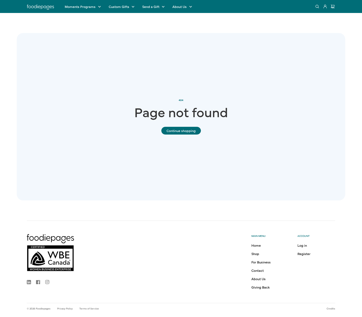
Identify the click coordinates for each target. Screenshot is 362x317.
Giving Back (260, 287)
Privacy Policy (65, 308)
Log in (302, 245)
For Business (261, 262)
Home (256, 245)
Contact (257, 270)
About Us (179, 6)
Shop (255, 253)
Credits (331, 308)
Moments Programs (80, 6)
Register (303, 253)
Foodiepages (43, 308)
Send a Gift (150, 6)
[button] (83, 6)
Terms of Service (89, 308)
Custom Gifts (119, 6)
